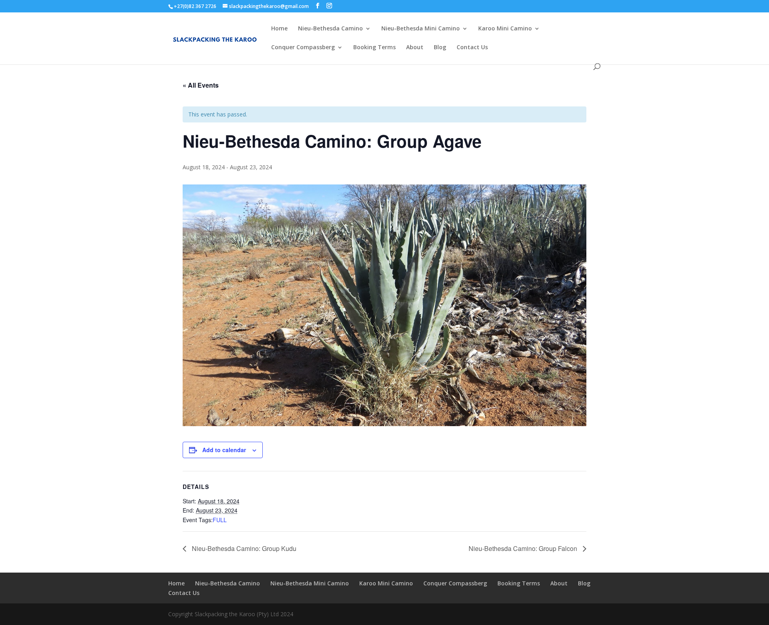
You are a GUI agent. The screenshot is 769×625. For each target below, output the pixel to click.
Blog (440, 47)
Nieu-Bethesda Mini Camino (420, 29)
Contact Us (472, 47)
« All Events (201, 85)
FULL (220, 520)
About (414, 47)
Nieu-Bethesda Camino (330, 29)
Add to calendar (224, 450)
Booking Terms (374, 47)
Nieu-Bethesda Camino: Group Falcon (524, 548)
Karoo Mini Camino (505, 29)
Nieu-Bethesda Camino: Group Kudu (243, 548)
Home (279, 29)
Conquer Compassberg (303, 47)
